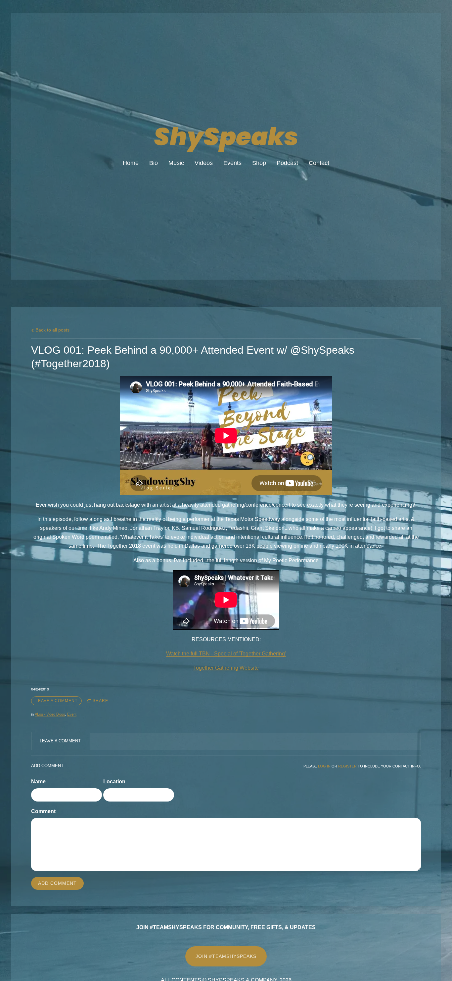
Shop (259, 163)
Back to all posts (51, 330)
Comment (43, 811)
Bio (153, 163)
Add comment (57, 883)
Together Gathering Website (226, 668)
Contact (319, 163)
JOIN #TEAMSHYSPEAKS (226, 956)
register (347, 766)
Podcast (287, 163)
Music (176, 163)
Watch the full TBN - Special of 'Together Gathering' (226, 653)
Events (232, 163)
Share (100, 700)
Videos (204, 163)
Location (114, 781)
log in (324, 766)
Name (38, 781)
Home (131, 163)
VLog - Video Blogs (50, 714)
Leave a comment (56, 700)
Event (71, 714)
